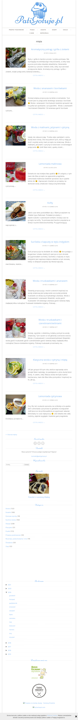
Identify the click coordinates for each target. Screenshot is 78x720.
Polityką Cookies (52, 715)
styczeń (12, 637)
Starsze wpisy (11, 434)
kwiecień (12, 626)
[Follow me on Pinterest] (39, 443)
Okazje (65, 29)
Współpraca (44, 33)
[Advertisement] (39, 564)
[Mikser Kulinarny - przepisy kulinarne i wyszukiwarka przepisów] (39, 679)
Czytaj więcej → (39, 75)
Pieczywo (9, 527)
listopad (12, 599)
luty (10, 633)
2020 (9, 588)
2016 (9, 650)
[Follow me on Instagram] (43, 443)
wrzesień (12, 607)
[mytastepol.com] (39, 707)
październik (13, 603)
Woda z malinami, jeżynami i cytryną (50, 127)
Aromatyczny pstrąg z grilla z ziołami (50, 49)
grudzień (12, 596)
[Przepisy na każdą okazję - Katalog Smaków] (39, 703)
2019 (9, 592)
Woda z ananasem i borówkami (50, 88)
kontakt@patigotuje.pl (39, 456)
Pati (47, 53)
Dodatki (43, 29)
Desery (54, 29)
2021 (9, 585)
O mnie (31, 33)
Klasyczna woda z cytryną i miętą (50, 359)
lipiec (11, 614)
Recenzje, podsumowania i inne (16, 539)
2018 (9, 643)
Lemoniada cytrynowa (50, 396)
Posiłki (32, 29)
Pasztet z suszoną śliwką (39, 497)
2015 (9, 654)
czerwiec (12, 618)
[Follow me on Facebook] (35, 443)
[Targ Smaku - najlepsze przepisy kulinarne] (39, 699)
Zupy (7, 546)
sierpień (12, 611)
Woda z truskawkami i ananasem (50, 280)
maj (10, 622)
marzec (11, 630)
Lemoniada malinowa (50, 163)
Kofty (50, 202)
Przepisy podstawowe (16, 29)
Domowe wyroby (11, 516)
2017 (9, 647)
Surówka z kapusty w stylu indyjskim (50, 241)
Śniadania (9, 542)
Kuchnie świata (11, 520)
